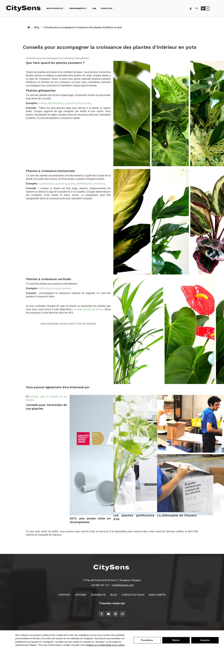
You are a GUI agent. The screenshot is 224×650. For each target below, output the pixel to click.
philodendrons (55, 103)
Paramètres (147, 640)
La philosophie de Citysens (177, 515)
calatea (71, 183)
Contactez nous (133, 595)
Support (64, 595)
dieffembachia (84, 183)
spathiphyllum (46, 183)
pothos (43, 103)
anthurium (44, 288)
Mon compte (157, 595)
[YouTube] (108, 614)
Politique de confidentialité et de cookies (105, 645)
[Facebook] (101, 614)
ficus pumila (84, 103)
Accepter (205, 640)
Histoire (81, 595)
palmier (67, 288)
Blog (113, 595)
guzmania (61, 183)
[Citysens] (24, 8)
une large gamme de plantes (87, 309)
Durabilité (98, 595)
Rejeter (176, 640)
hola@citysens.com (122, 585)
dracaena (56, 288)
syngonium (70, 103)
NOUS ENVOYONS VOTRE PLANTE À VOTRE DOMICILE (68, 323)
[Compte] (190, 8)
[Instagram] (122, 614)
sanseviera (99, 183)
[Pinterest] (115, 614)
